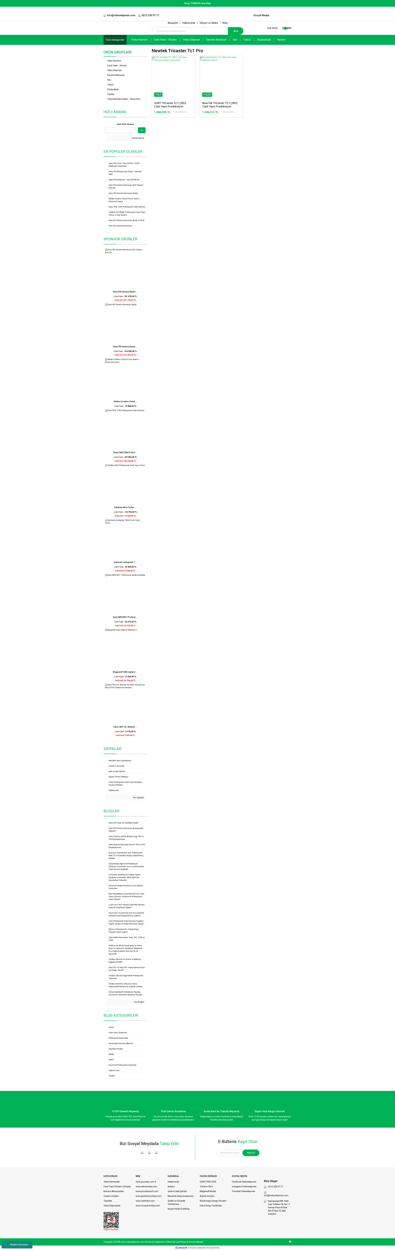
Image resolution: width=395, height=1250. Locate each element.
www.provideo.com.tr (146, 1181)
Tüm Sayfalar (138, 798)
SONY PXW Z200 (208, 1181)
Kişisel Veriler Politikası (179, 1209)
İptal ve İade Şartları (177, 1191)
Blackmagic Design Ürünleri (213, 1201)
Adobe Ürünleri (207, 1196)
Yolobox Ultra (206, 1186)
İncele (165, 111)
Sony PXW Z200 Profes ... (125, 452)
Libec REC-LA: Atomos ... (125, 727)
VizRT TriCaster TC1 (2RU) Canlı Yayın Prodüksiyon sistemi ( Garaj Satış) (170, 105)
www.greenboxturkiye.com (149, 1196)
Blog (224, 22)
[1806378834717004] (111, 1221)
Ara (235, 31)
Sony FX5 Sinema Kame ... (125, 292)
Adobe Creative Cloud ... (125, 401)
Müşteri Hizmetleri (19, 1244)
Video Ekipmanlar (112, 1205)
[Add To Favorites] (182, 111)
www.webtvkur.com (145, 1201)
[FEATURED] (289, 15)
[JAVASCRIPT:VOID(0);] (189, 111)
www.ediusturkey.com (146, 1186)
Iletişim (171, 1186)
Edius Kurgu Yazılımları (211, 1205)
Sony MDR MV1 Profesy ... (125, 617)
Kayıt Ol (251, 1153)
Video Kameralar (112, 1181)
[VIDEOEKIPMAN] (282, 15)
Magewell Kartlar (208, 1191)
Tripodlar (108, 1201)
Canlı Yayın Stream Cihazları (117, 1186)
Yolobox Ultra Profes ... (125, 507)
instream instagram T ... (125, 562)
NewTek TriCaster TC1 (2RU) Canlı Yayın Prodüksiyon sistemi (219, 105)
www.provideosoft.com (147, 1191)
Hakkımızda (188, 22)
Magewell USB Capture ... (125, 672)
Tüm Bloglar (138, 1002)
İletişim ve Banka (209, 22)
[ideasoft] (181, 1247)
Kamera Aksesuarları (114, 1191)
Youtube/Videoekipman (243, 1191)
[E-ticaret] (197, 1247)
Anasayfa (173, 22)
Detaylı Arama (137, 138)
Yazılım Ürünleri (111, 1196)
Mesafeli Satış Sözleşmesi (180, 1196)
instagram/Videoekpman (244, 1186)
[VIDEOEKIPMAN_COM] (276, 15)
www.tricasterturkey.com (148, 1205)
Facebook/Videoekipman (244, 1181)
